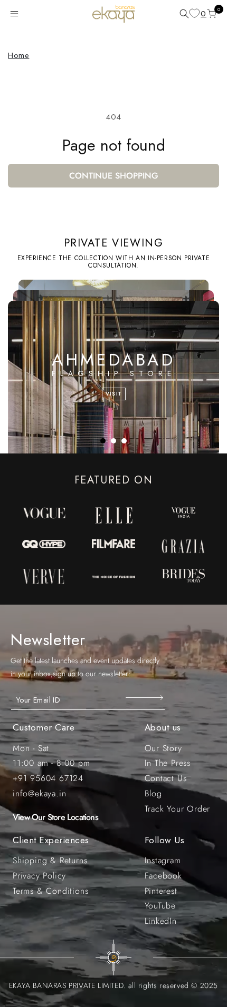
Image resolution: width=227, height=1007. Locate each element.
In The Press (168, 763)
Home (18, 55)
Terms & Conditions (50, 891)
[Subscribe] (145, 697)
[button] (16, 13)
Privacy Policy (39, 876)
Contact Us (166, 778)
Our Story (163, 748)
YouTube (160, 906)
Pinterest (161, 891)
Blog (153, 793)
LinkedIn (161, 921)
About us (163, 727)
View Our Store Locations (55, 817)
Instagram (163, 860)
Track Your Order (178, 809)
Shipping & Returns (50, 860)
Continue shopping (113, 176)
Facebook (163, 876)
